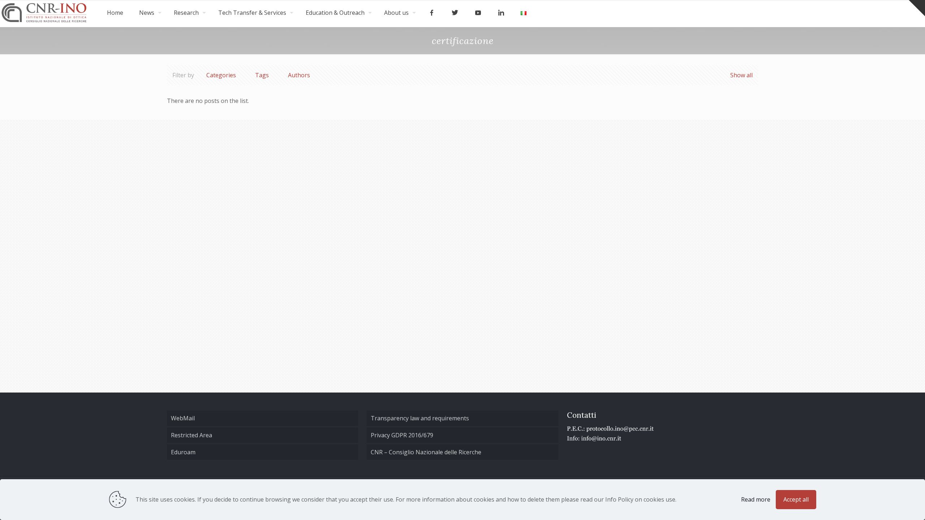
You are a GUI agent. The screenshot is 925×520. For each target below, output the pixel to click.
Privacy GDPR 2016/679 (402, 435)
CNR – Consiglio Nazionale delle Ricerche (426, 452)
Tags (262, 75)
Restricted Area (191, 435)
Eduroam (183, 452)
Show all (741, 75)
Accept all (796, 499)
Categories (221, 75)
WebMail (183, 418)
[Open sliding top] (917, 8)
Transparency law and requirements (420, 418)
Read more (755, 499)
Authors (299, 75)
